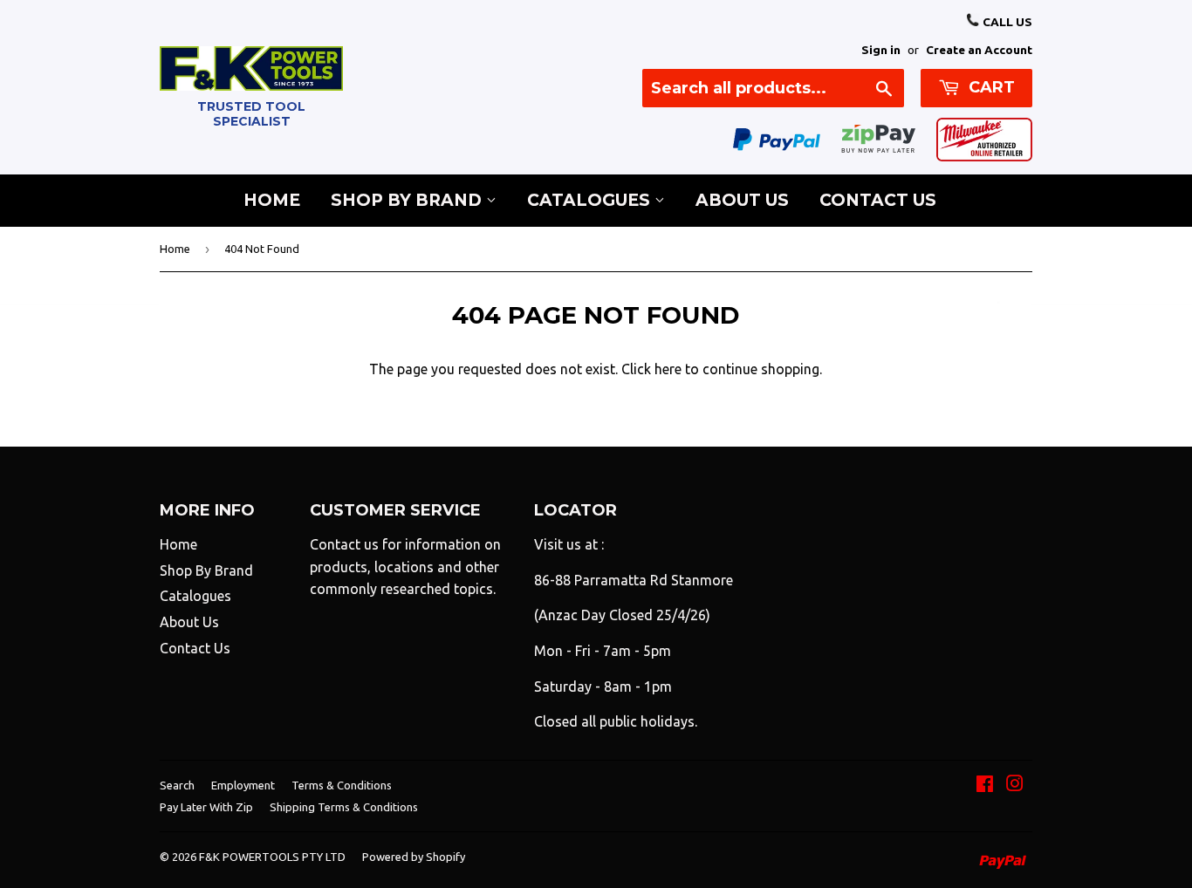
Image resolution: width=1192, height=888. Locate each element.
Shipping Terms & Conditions (344, 807)
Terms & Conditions (341, 785)
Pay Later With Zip (206, 807)
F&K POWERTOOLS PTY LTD (272, 856)
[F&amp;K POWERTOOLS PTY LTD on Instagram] (1015, 785)
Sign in (881, 50)
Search (177, 785)
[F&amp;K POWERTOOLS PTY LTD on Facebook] (985, 785)
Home (271, 200)
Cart (989, 87)
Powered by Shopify (413, 856)
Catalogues (590, 200)
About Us (742, 200)
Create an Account (979, 50)
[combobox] (773, 88)
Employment (243, 785)
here (668, 369)
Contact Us (877, 200)
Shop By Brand (408, 200)
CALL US (1006, 22)
